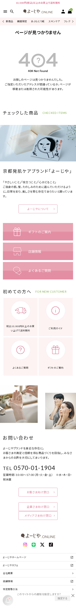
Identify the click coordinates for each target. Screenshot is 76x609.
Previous (4, 21)
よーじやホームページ (14, 557)
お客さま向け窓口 (38, 492)
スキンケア (54, 21)
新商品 (9, 21)
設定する (62, 598)
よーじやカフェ (10, 565)
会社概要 (8, 573)
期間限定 (22, 21)
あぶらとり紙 (38, 21)
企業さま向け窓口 (38, 506)
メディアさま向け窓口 (38, 515)
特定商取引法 (10, 589)
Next (72, 21)
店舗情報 (8, 581)
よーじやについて (38, 209)
